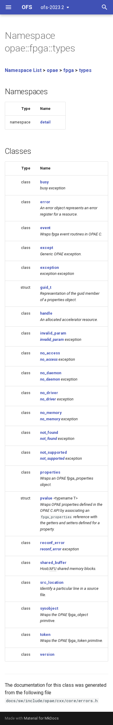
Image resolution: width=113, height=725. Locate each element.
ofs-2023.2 (52, 7)
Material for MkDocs (41, 718)
